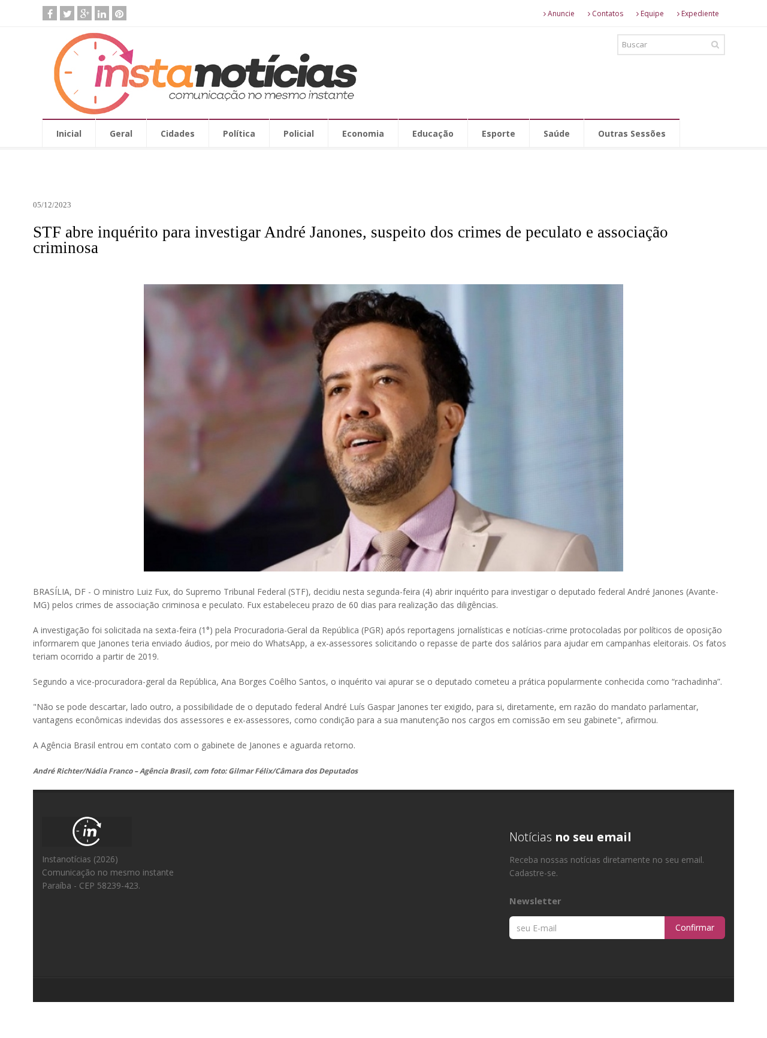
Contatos (606, 13)
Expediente (699, 13)
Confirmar (694, 927)
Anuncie (560, 13)
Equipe (651, 13)
